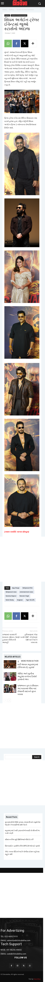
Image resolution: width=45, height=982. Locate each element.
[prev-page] (5, 700)
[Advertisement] (22, 559)
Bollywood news (11, 592)
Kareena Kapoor (11, 596)
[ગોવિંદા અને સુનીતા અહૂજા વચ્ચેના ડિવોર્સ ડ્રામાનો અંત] (10, 676)
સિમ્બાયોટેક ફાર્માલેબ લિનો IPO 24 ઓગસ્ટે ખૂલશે (22, 846)
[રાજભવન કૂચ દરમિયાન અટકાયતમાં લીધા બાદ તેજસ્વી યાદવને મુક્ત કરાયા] (10, 688)
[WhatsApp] (8, 43)
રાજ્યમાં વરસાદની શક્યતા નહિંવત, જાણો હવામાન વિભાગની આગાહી (11, 638)
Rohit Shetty (10, 600)
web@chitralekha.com (16, 953)
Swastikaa (37, 979)
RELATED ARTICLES (12, 656)
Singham (20, 600)
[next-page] (9, 700)
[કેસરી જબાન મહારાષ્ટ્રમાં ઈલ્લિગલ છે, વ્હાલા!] (10, 664)
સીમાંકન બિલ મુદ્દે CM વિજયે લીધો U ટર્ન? (19, 839)
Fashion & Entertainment (25, 10)
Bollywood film (28, 588)
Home (4, 10)
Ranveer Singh (24, 596)
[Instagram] (17, 965)
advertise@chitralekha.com (18, 940)
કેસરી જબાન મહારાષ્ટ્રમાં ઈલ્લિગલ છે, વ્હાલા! (28, 664)
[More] (33, 43)
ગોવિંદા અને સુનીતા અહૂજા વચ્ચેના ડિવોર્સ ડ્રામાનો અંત (27, 676)
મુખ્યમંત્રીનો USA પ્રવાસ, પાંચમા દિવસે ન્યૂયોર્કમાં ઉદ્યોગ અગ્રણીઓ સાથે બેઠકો (22, 823)
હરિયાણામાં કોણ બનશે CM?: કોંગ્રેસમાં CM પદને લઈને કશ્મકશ (28, 638)
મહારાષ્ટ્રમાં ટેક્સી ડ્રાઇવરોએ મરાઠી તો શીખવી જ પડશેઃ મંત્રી (22, 831)
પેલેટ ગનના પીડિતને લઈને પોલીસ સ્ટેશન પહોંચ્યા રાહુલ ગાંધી (22, 853)
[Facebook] (16, 43)
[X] (24, 43)
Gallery (11, 10)
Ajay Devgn (15, 588)
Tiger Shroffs (30, 600)
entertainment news (26, 592)
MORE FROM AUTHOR (29, 661)
